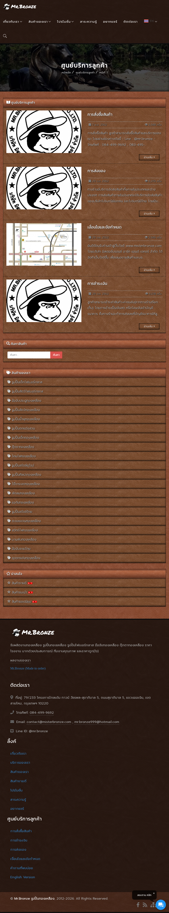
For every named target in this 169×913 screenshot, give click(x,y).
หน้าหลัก (66, 72)
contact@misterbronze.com (49, 721)
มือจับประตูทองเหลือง (26, 400)
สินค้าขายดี (19, 583)
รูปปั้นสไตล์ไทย (21, 511)
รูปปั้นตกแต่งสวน (23, 428)
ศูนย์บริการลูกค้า (85, 72)
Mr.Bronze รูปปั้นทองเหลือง (34, 898)
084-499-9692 (42, 712)
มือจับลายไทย (21, 548)
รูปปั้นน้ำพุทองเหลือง (25, 419)
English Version (22, 877)
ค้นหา (56, 355)
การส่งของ (97, 171)
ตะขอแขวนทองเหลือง (26, 521)
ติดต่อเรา (130, 21)
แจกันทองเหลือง (22, 502)
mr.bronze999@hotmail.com (96, 721)
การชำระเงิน (97, 283)
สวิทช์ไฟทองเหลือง (24, 530)
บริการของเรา (20, 762)
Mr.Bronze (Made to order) (28, 668)
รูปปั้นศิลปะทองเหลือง (26, 474)
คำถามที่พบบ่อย (21, 868)
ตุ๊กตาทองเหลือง (22, 446)
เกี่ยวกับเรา (11, 21)
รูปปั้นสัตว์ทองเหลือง (25, 409)
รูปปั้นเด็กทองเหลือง (25, 437)
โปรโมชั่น (64, 21)
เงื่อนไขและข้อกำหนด (105, 227)
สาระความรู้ (88, 21)
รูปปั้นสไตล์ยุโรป (22, 465)
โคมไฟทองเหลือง (23, 456)
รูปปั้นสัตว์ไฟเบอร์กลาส (27, 391)
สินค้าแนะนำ (19, 592)
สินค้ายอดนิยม (21, 601)
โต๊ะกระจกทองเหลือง (25, 483)
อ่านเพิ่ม (149, 157)
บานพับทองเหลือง (23, 539)
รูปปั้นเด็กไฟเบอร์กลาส (26, 382)
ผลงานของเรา (20, 660)
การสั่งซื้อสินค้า (100, 114)
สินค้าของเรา (38, 21)
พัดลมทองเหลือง (23, 493)
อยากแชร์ (110, 21)
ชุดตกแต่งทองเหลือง (25, 558)
